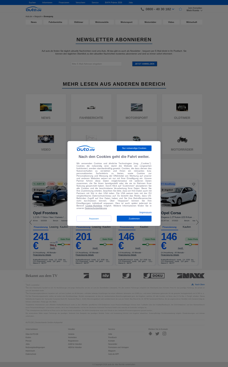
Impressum (145, 212)
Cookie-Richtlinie (93, 205)
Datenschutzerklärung (96, 208)
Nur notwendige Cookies (134, 148)
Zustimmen (134, 218)
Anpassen (94, 218)
